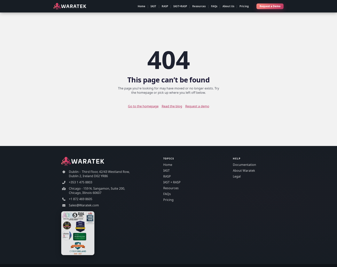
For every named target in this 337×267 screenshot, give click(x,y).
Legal (237, 176)
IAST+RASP (180, 6)
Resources (199, 6)
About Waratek (244, 170)
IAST (153, 6)
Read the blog (172, 106)
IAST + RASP (172, 182)
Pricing (244, 6)
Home (141, 6)
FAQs (214, 6)
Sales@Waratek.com (84, 205)
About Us (228, 6)
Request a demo (197, 106)
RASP (165, 6)
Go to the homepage (143, 106)
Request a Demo (270, 6)
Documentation (244, 165)
